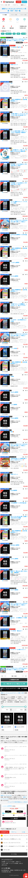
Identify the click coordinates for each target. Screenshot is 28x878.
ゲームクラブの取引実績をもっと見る (17, 802)
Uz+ (3, 33)
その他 (23, 832)
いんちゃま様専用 (7, 806)
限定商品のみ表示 (23, 26)
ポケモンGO (7, 849)
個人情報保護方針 (5, 870)
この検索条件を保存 (14, 679)
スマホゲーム (4, 832)
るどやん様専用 (14, 558)
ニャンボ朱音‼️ (14, 348)
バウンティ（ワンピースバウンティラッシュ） (15, 835)
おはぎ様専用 (13, 490)
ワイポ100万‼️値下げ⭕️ (16, 47)
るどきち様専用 (14, 276)
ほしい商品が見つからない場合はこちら (13, 683)
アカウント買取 (14, 14)
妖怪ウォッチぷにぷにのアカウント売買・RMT (12, 693)
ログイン (24, 1)
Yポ (11, 83)
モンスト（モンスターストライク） (12, 842)
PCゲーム (14, 832)
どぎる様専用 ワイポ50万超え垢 (18, 503)
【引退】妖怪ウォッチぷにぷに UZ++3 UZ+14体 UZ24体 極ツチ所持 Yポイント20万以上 (19, 115)
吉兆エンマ (8, 33)
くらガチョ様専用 (14, 262)
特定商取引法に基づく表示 (20, 870)
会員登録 (18, 1)
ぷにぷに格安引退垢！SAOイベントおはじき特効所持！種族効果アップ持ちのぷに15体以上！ (18, 132)
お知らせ (21, 863)
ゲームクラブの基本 (10, 861)
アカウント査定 (23, 14)
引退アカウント (14, 64)
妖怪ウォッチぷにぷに (6, 795)
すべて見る (14, 854)
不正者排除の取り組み (6, 871)
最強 (18, 33)
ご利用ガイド (18, 861)
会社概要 (3, 861)
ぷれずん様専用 (14, 392)
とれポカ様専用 (14, 418)
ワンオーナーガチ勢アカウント (18, 649)
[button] (27, 815)
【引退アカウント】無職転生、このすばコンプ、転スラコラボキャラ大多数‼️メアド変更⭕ (18, 305)
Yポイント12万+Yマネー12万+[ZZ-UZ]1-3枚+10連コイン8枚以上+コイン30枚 (19, 222)
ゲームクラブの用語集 (13, 863)
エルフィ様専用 (14, 589)
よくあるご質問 (5, 863)
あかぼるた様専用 (14, 545)
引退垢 (12, 376)
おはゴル (24, 33)
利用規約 (12, 870)
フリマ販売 (4, 14)
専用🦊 (12, 431)
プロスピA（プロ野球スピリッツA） (12, 839)
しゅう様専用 (13, 404)
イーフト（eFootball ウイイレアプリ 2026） (14, 846)
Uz (14, 33)
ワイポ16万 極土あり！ (16, 630)
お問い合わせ (4, 865)
